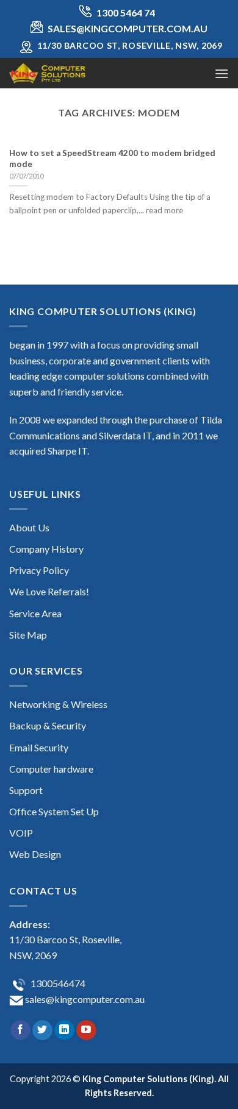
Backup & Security (47, 725)
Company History (46, 548)
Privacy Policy (39, 570)
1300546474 (57, 983)
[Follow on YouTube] (86, 1030)
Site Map (28, 634)
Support (26, 790)
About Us (29, 527)
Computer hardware (51, 768)
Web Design (35, 854)
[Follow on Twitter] (42, 1030)
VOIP (21, 832)
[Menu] (221, 73)
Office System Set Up (54, 811)
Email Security (38, 747)
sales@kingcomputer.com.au (84, 999)
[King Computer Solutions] (70, 73)
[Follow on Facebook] (20, 1030)
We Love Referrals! (49, 591)
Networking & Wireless (58, 704)
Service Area (35, 613)
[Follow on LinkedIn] (64, 1030)
